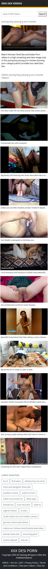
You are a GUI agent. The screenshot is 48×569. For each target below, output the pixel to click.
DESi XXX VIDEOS (11, 3)
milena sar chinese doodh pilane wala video (23, 528)
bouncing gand (30, 534)
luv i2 (5, 481)
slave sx (37, 504)
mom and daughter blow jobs (17, 487)
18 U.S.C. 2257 (16, 562)
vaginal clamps (10, 510)
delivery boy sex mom (35, 481)
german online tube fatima (15, 522)
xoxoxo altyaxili (10, 540)
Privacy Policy (31, 562)
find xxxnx (16, 481)
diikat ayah (31, 498)
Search (42, 14)
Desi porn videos (27, 565)
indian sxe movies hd (13, 498)
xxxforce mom (28, 493)
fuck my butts (23, 504)
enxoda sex (8, 504)
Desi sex (41, 565)
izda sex (24, 540)
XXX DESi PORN (24, 550)
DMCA (5, 562)
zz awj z (24, 510)
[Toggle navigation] (43, 3)
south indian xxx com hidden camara (20, 516)
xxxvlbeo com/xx (10, 493)
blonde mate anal (11, 534)
